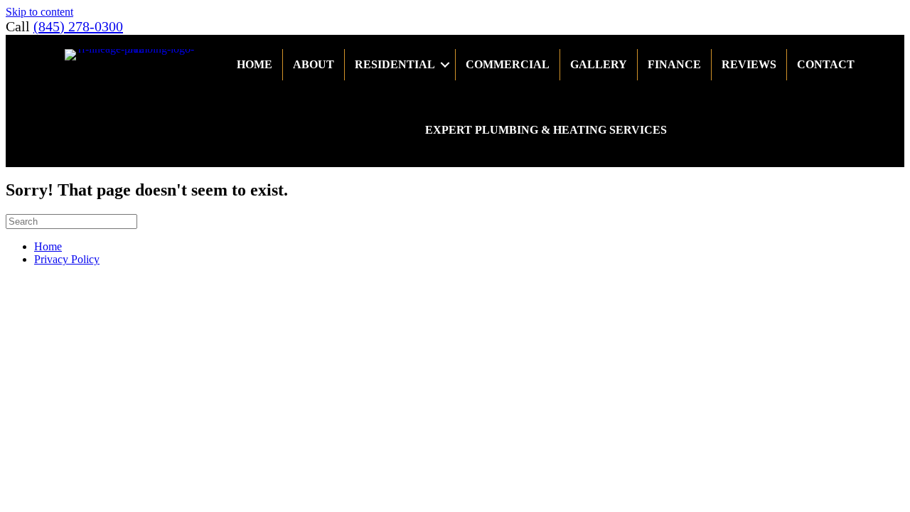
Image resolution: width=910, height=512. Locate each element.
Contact (826, 64)
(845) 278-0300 (78, 26)
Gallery (598, 64)
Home (254, 64)
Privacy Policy (67, 259)
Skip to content (39, 12)
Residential (395, 64)
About (313, 64)
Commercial (508, 64)
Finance (674, 64)
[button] (445, 64)
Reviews (749, 64)
